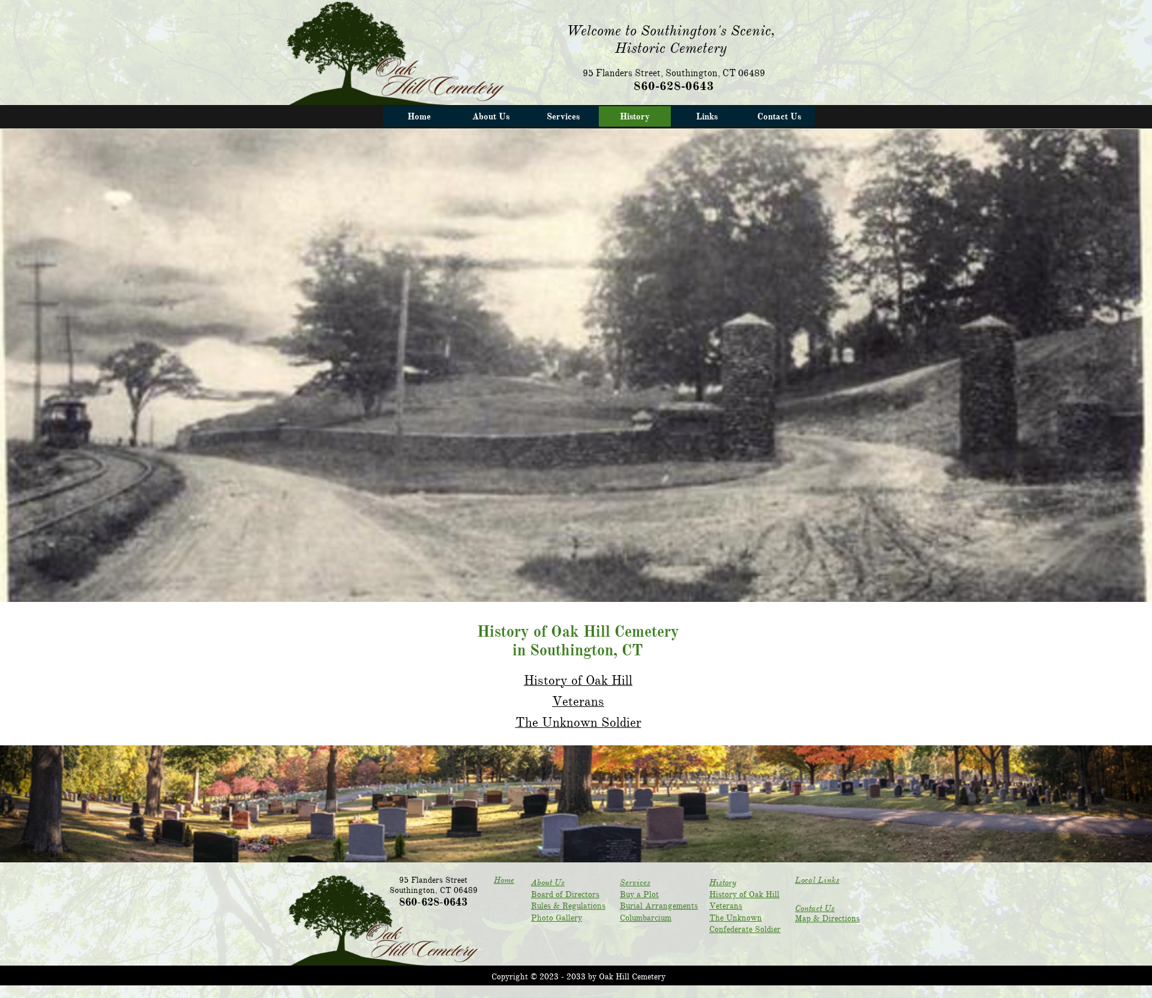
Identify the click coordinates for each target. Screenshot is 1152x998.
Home (504, 880)
